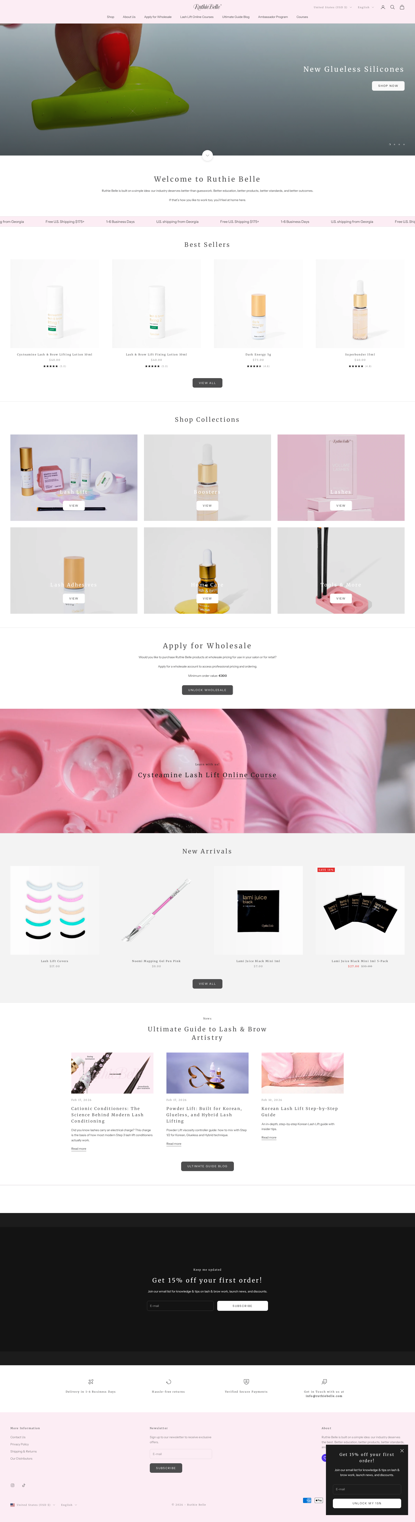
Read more (78, 1149)
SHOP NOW (208, 85)
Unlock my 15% (367, 1503)
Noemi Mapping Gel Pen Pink (156, 961)
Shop (110, 17)
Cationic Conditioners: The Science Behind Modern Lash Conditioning (107, 1115)
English (364, 7)
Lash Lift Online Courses (197, 17)
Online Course (250, 775)
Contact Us (18, 1437)
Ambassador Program (273, 17)
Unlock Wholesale (207, 690)
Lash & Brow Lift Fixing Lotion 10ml (156, 354)
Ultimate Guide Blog (235, 17)
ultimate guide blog (207, 1166)
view (73, 505)
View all (207, 383)
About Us (129, 17)
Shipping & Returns (23, 1451)
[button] (86, 1481)
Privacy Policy (19, 1444)
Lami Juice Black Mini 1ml (258, 961)
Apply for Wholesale (158, 17)
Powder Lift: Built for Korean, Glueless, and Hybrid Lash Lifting (204, 1115)
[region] (207, 77)
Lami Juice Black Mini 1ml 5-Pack (360, 961)
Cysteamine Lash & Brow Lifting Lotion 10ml (55, 354)
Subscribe (242, 1306)
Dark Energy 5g (258, 354)
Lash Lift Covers (55, 961)
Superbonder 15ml (360, 354)
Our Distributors (21, 1458)
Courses (302, 17)
